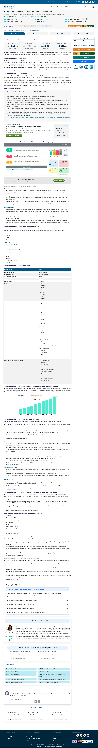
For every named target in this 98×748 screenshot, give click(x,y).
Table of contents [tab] (37, 33)
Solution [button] (67, 6)
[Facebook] (83, 2)
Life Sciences (18, 30)
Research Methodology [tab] (84, 33)
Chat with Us (84, 61)
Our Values (28, 741)
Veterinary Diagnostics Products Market (15, 679)
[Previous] (32, 701)
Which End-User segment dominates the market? (20, 604)
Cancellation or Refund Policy (33, 738)
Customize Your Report (84, 57)
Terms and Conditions (31, 736)
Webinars (55, 738)
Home (46, 6)
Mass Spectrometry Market (12, 668)
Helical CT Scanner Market (12, 674)
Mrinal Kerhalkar (9, 633)
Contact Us (87, 6)
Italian (44, 26)
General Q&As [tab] (60, 33)
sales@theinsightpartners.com (54, 1)
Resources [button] (74, 6)
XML (8, 741)
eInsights (81, 6)
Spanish (49, 26)
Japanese (28, 26)
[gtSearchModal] (92, 7)
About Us (9, 734)
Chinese (39, 26)
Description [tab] (14, 33)
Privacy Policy (29, 734)
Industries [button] (52, 6)
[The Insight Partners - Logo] (9, 6)
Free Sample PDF (59, 180)
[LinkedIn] (90, 2)
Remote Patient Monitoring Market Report (31, 30)
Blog (54, 740)
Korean (16, 26)
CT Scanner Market (44, 671)
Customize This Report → (13, 135)
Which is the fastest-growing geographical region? (20, 608)
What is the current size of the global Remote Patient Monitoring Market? (26, 589)
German (22, 26)
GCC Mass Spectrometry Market (47, 668)
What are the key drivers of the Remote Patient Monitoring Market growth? (26, 612)
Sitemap (55, 741)
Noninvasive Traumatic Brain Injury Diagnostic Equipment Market (52, 675)
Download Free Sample (74, 26)
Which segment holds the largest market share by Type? (22, 600)
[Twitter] (86, 2)
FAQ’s (27, 740)
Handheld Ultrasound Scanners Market (49, 682)
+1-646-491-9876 (67, 1)
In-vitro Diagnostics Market (12, 671)
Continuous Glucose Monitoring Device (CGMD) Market (52, 679)
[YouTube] (93, 2)
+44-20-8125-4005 (75, 1)
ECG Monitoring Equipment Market (14, 682)
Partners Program (57, 736)
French (33, 26)
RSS (8, 740)
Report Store (60, 6)
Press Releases (56, 734)
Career (8, 738)
